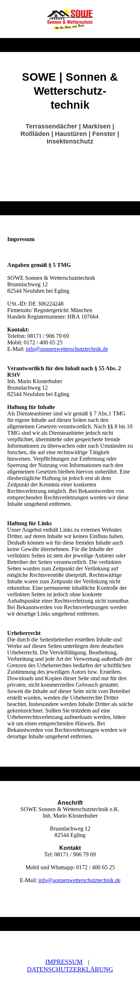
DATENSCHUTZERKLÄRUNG (70, 969)
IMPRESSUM (64, 961)
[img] (70, 19)
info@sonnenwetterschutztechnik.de (67, 349)
